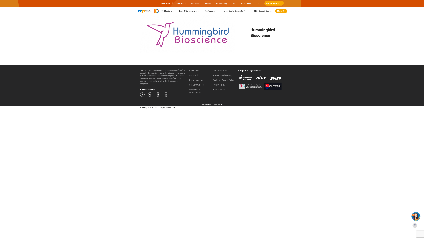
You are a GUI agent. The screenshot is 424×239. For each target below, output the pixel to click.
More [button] (279, 11)
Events (208, 4)
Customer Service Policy (223, 80)
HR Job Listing (221, 4)
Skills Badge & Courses (263, 11)
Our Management (197, 80)
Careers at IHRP (220, 70)
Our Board (193, 75)
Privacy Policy (219, 85)
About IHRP (165, 4)
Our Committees (196, 85)
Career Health (180, 4)
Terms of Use (219, 89)
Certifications (166, 11)
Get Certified (246, 4)
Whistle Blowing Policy (222, 75)
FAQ (234, 4)
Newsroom (195, 4)
